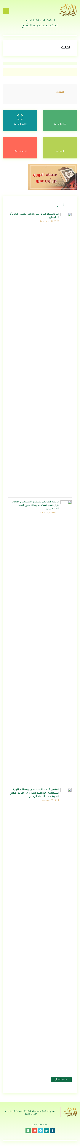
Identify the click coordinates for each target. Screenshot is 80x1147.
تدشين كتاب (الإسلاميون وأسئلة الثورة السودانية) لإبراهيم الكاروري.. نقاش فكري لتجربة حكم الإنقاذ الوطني (34, 793)
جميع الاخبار (61, 1079)
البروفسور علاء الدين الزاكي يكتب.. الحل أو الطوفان (34, 216)
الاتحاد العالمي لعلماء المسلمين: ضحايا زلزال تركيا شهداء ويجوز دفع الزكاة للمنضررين (35, 505)
